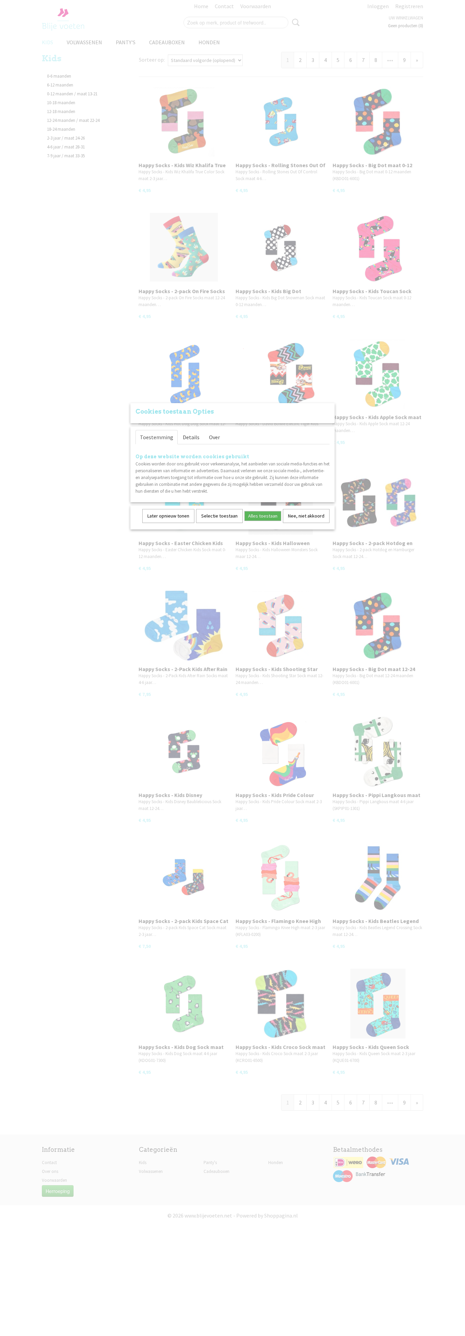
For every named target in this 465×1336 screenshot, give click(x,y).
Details (191, 437)
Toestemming (156, 437)
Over (214, 437)
